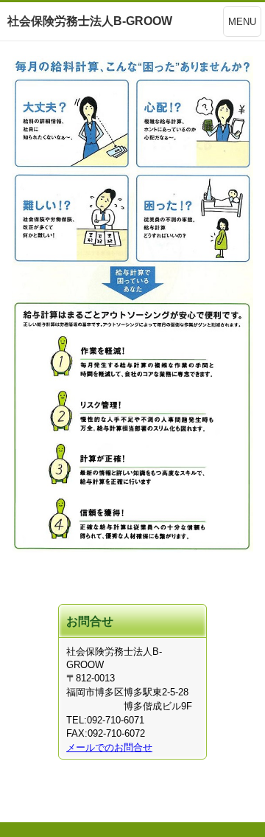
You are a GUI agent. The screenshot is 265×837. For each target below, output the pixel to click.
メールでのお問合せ (109, 747)
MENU (242, 21)
